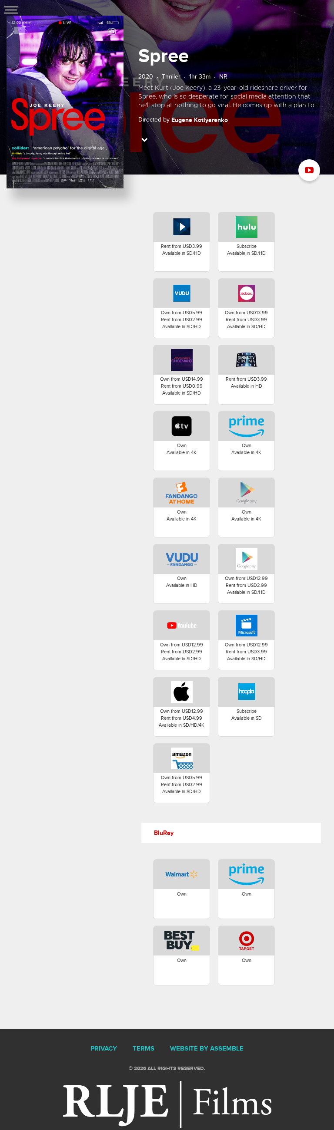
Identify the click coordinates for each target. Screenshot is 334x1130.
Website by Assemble (207, 1049)
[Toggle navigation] (11, 11)
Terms (143, 1049)
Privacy (103, 1049)
